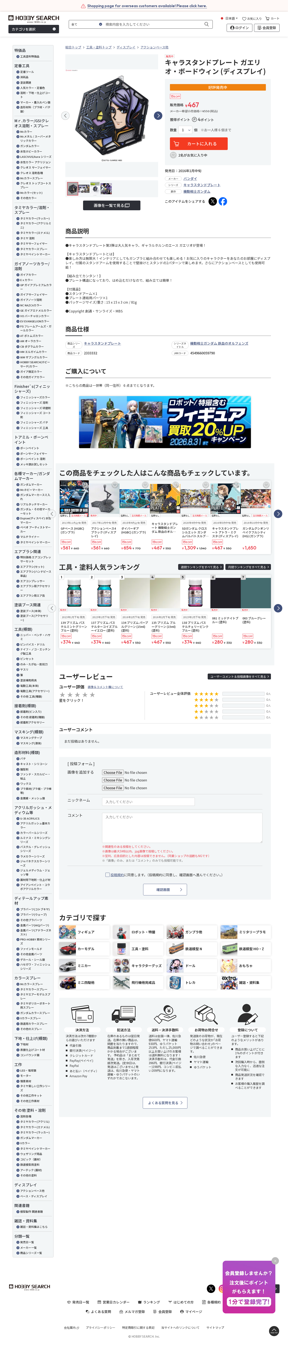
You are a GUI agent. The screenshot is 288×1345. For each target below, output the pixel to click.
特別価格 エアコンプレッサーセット (35, 559)
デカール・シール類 (32, 960)
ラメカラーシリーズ (32, 856)
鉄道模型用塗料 (29, 1165)
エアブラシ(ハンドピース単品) (35, 573)
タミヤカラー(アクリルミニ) (35, 225)
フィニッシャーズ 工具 (34, 428)
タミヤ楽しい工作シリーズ (35, 1088)
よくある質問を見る (163, 1102)
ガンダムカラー (29, 146)
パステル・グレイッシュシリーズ (35, 849)
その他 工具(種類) (31, 696)
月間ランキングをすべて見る (247, 567)
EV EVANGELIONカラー (34, 321)
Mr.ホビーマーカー (31, 490)
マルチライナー (29, 537)
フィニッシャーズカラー (35, 397)
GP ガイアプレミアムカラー (36, 287)
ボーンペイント (29, 448)
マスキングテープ (31, 738)
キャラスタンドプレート (202, 184)
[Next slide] (158, 115)
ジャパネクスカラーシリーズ (35, 863)
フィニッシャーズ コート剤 (35, 415)
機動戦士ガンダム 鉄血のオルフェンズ (219, 343)
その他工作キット (31, 1095)
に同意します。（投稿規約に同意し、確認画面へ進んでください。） (167, 875)
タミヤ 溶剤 (27, 238)
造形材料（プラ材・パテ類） (35, 109)
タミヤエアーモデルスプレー (35, 996)
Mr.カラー (26, 132)
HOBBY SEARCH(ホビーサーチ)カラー (35, 364)
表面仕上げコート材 (32, 1050)
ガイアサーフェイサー (33, 294)
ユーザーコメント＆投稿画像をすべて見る (238, 676)
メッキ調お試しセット (34, 464)
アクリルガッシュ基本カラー (35, 825)
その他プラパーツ (31, 920)
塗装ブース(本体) (30, 611)
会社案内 (70, 1327)
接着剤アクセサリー (32, 722)
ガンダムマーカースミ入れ (35, 497)
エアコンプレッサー (32, 581)
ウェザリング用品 (31, 1154)
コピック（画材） (31, 1159)
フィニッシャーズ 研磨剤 (35, 408)
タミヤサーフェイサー (33, 243)
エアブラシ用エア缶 (32, 595)
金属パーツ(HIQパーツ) (34, 925)
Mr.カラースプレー (31, 178)
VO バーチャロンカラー (34, 316)
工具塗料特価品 (29, 56)
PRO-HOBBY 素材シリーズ (35, 941)
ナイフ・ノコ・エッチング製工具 (35, 651)
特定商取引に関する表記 (138, 1327)
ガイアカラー (28, 275)
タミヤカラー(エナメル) (35, 233)
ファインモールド (31, 949)
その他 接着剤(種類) (32, 717)
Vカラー (25, 1143)
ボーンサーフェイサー (33, 453)
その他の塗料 (28, 1175)
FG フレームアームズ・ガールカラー (35, 328)
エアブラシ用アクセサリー (35, 588)
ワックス (25, 784)
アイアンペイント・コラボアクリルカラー (35, 887)
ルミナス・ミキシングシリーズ (35, 840)
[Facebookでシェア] (223, 201)
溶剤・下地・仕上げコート (35, 95)
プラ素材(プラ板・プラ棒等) (35, 791)
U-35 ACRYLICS (29, 818)
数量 (173, 130)
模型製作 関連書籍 (31, 1212)
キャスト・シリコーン (33, 764)
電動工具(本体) (29, 686)
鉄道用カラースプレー (33, 1024)
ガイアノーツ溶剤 (31, 300)
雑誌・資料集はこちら (34, 1227)
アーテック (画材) (31, 1170)
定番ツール (27, 72)
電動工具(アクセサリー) (35, 691)
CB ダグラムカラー (32, 346)
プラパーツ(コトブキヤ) (35, 909)
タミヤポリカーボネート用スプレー (35, 1005)
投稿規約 (117, 874)
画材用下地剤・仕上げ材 (35, 880)
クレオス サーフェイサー (35, 167)
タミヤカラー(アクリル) (35, 1122)
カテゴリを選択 (23, 29)
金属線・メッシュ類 (32, 798)
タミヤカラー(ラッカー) (35, 218)
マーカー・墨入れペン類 (35, 102)
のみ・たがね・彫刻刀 (34, 664)
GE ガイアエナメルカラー (36, 310)
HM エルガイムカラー (33, 352)
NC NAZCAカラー (31, 305)
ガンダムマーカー (31, 484)
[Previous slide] (65, 115)
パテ (23, 759)
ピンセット (27, 659)
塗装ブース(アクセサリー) (34, 618)
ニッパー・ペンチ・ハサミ (35, 637)
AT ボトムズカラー (31, 336)
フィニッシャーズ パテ (34, 422)
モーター (25, 1076)
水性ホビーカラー (31, 151)
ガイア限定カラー (31, 372)
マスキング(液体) (31, 743)
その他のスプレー (31, 1029)
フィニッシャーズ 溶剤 (34, 403)
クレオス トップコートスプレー (35, 185)
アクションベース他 (32, 1191)
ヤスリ (24, 669)
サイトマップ (215, 1327)
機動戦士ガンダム (196, 191)
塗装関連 (25, 82)
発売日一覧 (27, 1242)
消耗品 (24, 77)
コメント (75, 815)
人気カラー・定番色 (32, 88)
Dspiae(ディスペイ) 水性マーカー (35, 520)
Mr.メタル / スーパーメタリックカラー (35, 138)
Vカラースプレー (30, 1018)
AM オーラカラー (30, 341)
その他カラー (28, 198)
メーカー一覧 (28, 1248)
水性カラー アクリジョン (35, 162)
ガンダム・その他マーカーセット (35, 511)
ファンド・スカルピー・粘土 (35, 776)
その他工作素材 (29, 1101)
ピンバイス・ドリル (32, 644)
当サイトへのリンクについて (180, 1327)
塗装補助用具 (28, 680)
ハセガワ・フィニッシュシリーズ (35, 966)
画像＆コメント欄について (105, 687)
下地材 (24, 1044)
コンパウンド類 (29, 1055)
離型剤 (24, 769)
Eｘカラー (26, 280)
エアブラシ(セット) (32, 567)
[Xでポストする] (213, 201)
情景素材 (25, 1081)
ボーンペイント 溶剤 (32, 459)
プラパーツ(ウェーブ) (33, 914)
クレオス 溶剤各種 (31, 173)
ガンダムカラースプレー (35, 1013)
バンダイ (190, 178)
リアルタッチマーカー (34, 504)
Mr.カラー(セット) (31, 193)
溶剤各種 (25, 1116)
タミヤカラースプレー (33, 249)
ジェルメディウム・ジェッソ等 (35, 872)
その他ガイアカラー (32, 377)
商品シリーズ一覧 (31, 1253)
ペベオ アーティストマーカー (35, 529)
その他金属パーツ (31, 954)
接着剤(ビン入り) (31, 712)
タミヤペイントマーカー (35, 254)
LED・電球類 (28, 1070)
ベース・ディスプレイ (33, 1196)
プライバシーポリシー (100, 1327)
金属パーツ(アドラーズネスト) (35, 932)
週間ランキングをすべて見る (200, 567)
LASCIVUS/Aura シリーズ (35, 157)
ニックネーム (78, 800)
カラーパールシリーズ (33, 833)
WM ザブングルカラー (34, 357)
